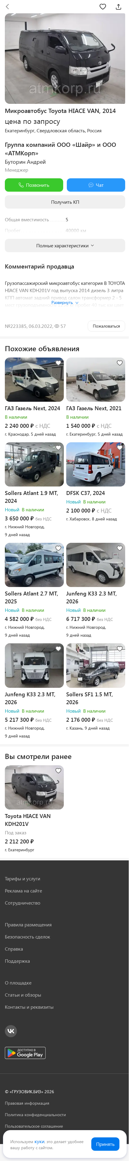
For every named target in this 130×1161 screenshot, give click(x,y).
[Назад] (7, 6)
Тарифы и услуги (22, 878)
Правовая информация (27, 1103)
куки (39, 1141)
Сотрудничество (22, 902)
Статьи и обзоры (23, 994)
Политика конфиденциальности (35, 1114)
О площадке (18, 982)
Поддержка (17, 961)
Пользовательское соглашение (34, 1126)
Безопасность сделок (27, 936)
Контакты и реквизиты (29, 1007)
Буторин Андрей (25, 161)
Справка (14, 948)
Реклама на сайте (23, 890)
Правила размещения (28, 924)
